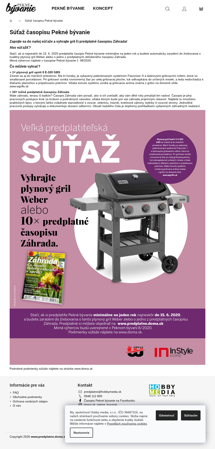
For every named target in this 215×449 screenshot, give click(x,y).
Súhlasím (190, 415)
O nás (17, 405)
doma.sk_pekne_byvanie (100, 404)
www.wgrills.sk (19, 86)
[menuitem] (68, 8)
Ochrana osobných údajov (30, 401)
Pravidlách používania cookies (127, 423)
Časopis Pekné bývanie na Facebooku (109, 400)
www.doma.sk (83, 368)
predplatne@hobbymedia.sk (102, 391)
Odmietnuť (166, 415)
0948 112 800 (93, 396)
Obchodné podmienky (27, 397)
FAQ (16, 392)
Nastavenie (81, 432)
